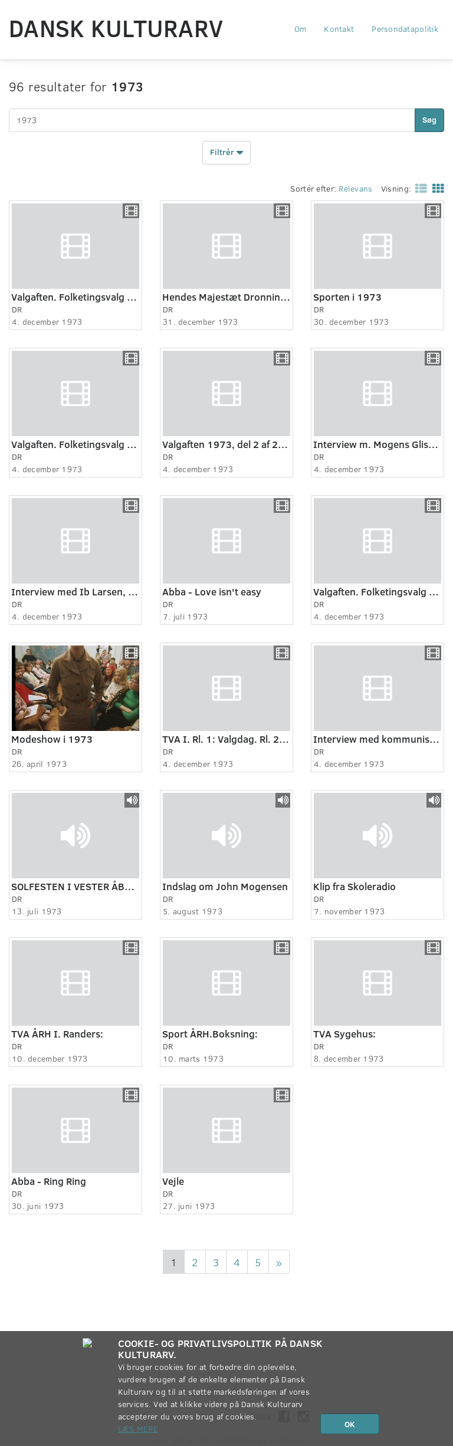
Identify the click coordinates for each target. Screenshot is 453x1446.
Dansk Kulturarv (116, 27)
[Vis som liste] (419, 187)
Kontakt (339, 28)
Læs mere (138, 1428)
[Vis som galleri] (436, 187)
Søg (429, 119)
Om (300, 28)
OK (349, 1423)
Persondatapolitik (405, 28)
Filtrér (223, 151)
